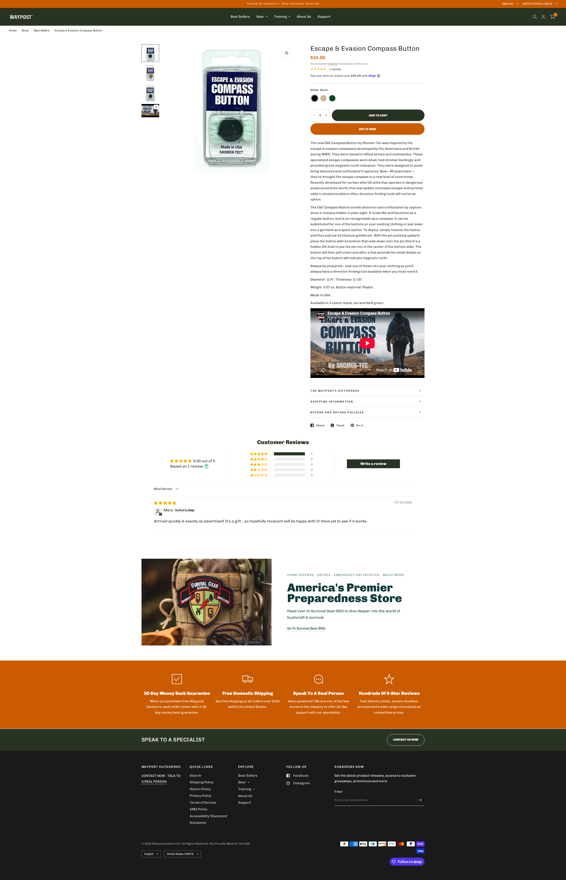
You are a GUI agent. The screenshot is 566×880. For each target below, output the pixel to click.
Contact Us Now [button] (405, 739)
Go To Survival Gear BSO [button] (306, 628)
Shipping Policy (202, 782)
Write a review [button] (373, 464)
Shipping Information (331, 401)
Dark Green (332, 98)
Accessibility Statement (208, 816)
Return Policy (200, 789)
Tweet (340, 425)
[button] (259, 453)
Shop (25, 30)
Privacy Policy (200, 796)
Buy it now (367, 129)
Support (324, 17)
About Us (304, 17)
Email (338, 791)
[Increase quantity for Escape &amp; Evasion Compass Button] (326, 115)
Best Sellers (240, 17)
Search (195, 776)
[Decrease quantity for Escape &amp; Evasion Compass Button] (314, 115)
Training (280, 17)
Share (320, 425)
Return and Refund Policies (337, 412)
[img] (165, 503)
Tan (323, 98)
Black (314, 98)
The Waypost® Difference (334, 390)
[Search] (534, 17)
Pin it (359, 425)
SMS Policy (198, 809)
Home (13, 30)
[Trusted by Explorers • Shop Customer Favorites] (283, 4)
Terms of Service (203, 803)
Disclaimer (198, 823)
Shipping (332, 63)
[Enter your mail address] (420, 800)
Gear (260, 17)
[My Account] (543, 17)
